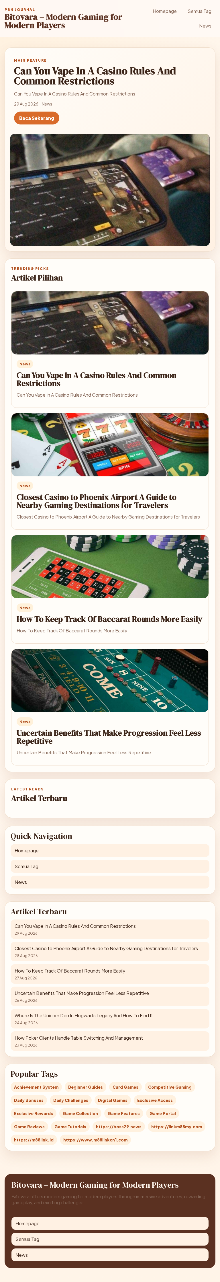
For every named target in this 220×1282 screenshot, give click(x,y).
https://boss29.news (119, 1126)
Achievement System (36, 1087)
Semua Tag (199, 11)
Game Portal (163, 1113)
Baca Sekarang (36, 118)
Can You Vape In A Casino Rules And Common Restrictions (96, 379)
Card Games (125, 1087)
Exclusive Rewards (33, 1113)
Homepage (165, 11)
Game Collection (80, 1113)
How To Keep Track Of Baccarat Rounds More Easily (110, 618)
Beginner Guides (85, 1087)
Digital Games (112, 1100)
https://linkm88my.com (176, 1126)
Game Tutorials (70, 1126)
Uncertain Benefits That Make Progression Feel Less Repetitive (109, 736)
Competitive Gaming (170, 1087)
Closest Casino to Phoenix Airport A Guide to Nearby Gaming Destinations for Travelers (96, 501)
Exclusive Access (155, 1100)
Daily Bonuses (29, 1100)
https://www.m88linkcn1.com (95, 1139)
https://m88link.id (34, 1139)
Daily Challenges (70, 1100)
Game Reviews (29, 1126)
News (205, 26)
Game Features (124, 1113)
